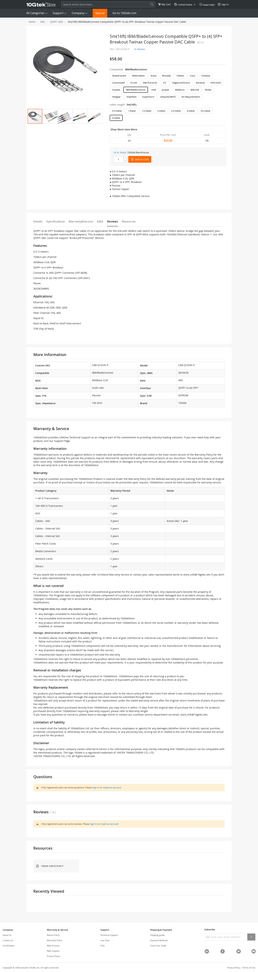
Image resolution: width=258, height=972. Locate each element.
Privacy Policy (53, 956)
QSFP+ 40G (56, 21)
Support (58, 13)
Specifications (55, 221)
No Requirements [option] (190, 96)
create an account (112, 787)
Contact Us (8, 940)
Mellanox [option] (180, 89)
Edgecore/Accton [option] (181, 82)
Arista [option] (153, 75)
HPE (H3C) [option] (215, 82)
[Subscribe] (251, 937)
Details (37, 221)
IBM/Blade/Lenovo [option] (135, 89)
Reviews (112, 221)
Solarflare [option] (131, 96)
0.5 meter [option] (117, 110)
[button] (50, 116)
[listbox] (168, 87)
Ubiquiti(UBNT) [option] (168, 96)
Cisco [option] (192, 75)
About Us (7, 935)
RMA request (53, 950)
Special (100, 13)
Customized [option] (118, 82)
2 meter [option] (161, 110)
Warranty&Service (81, 221)
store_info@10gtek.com (196, 574)
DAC (42, 21)
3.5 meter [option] (205, 110)
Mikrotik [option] (194, 89)
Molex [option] (208, 89)
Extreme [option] (200, 82)
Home (32, 21)
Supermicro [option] (148, 96)
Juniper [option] (165, 89)
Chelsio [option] (180, 75)
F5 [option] (164, 82)
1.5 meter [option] (146, 110)
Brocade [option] (166, 75)
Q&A (100, 221)
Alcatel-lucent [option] (119, 75)
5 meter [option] (116, 117)
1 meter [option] (132, 110)
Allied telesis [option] (138, 75)
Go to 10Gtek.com (124, 13)
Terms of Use (248, 967)
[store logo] (40, 4)
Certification (9, 945)
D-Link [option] (133, 82)
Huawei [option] (116, 89)
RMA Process (53, 945)
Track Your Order (158, 945)
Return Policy (53, 935)
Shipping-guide (157, 935)
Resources (129, 221)
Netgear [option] (116, 96)
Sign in (95, 787)
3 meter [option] (191, 110)
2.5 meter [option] (176, 110)
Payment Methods (159, 940)
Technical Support (109, 935)
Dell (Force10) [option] (150, 82)
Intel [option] (153, 89)
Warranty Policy (54, 940)
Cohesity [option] (205, 75)
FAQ (102, 945)
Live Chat (104, 940)
